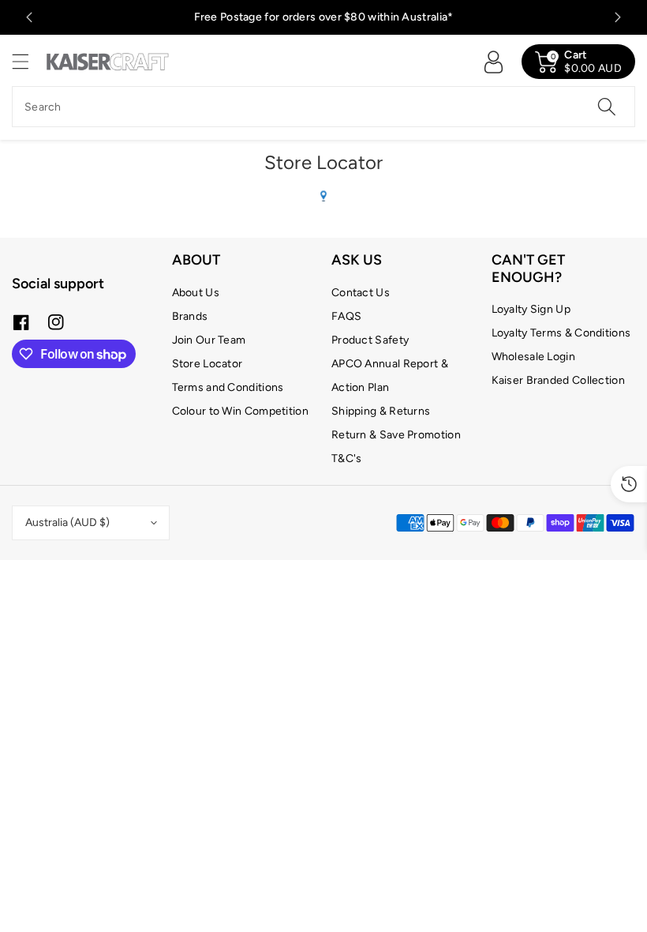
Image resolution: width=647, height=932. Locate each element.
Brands (190, 316)
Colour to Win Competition (240, 411)
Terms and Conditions (228, 387)
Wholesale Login (534, 356)
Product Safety (370, 340)
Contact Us (360, 292)
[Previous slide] (29, 17)
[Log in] (493, 61)
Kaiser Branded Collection (559, 380)
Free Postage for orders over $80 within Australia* (324, 17)
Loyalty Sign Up (531, 309)
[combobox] (323, 106)
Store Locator (207, 363)
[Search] (606, 106)
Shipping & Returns (380, 411)
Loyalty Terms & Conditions (561, 333)
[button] (27, 61)
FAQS (346, 316)
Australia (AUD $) (67, 522)
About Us (195, 292)
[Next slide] (617, 17)
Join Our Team (209, 340)
